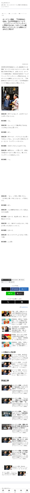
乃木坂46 (16, 279)
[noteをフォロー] (22, 302)
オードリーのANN (7, 279)
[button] (19, 293)
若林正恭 (12, 282)
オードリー (5, 282)
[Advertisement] (15, 46)
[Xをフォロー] (8, 302)
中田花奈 (22, 279)
